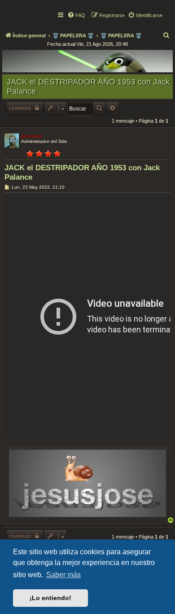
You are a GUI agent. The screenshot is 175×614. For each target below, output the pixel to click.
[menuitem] (76, 15)
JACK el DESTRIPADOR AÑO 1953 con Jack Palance (88, 86)
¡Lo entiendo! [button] (50, 597)
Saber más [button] (63, 575)
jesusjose (32, 135)
